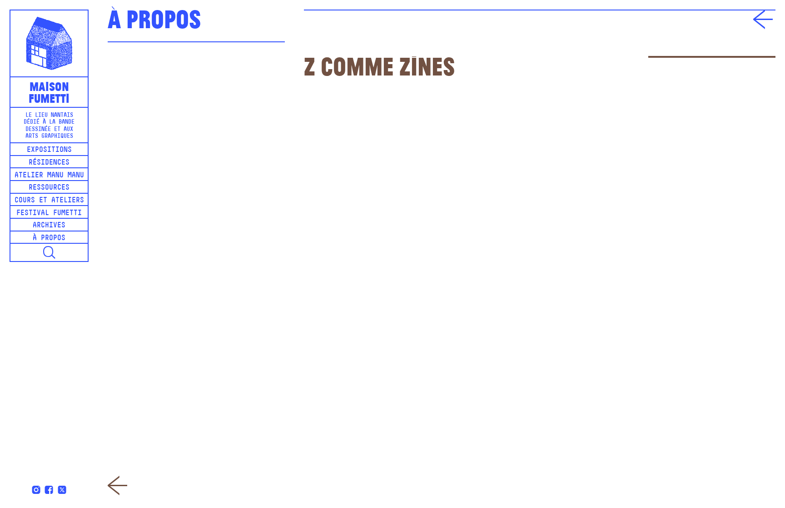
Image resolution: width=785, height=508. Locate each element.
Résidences (49, 162)
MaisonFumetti (49, 92)
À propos (49, 238)
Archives (49, 225)
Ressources (49, 187)
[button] (48, 252)
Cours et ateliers (49, 200)
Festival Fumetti (49, 213)
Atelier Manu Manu (49, 175)
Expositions (49, 150)
